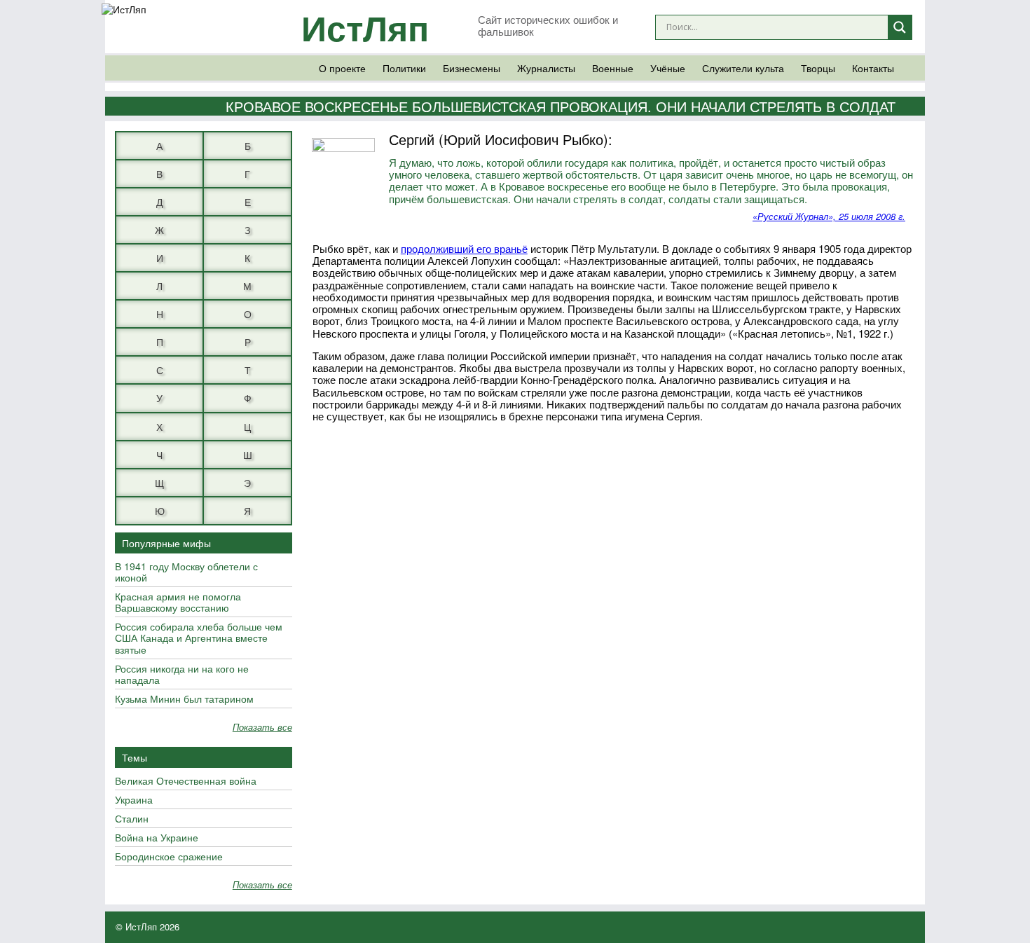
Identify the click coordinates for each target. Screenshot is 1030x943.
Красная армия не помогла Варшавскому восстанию (178, 602)
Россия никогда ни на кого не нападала (182, 675)
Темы (134, 757)
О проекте (342, 68)
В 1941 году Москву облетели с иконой (186, 572)
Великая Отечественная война (185, 781)
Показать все (262, 727)
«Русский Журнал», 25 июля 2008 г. (829, 216)
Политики (404, 68)
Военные (612, 68)
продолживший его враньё (464, 248)
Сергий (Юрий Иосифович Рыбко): (500, 139)
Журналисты (546, 68)
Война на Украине (156, 838)
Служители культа (743, 68)
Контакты (873, 68)
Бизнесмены (471, 68)
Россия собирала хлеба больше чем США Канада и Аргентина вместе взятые (198, 638)
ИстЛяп (365, 27)
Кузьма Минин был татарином (184, 699)
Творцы (818, 68)
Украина (134, 800)
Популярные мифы (166, 543)
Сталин (132, 819)
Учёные (667, 68)
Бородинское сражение (169, 857)
